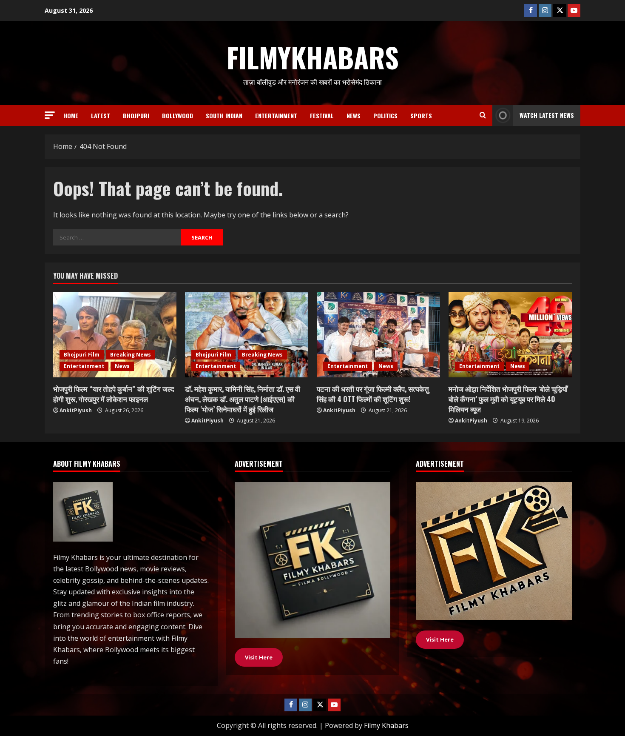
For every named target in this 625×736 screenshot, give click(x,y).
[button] (50, 115)
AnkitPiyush (76, 410)
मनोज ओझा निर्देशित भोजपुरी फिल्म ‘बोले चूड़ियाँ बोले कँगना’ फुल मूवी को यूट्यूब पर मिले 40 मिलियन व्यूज (508, 398)
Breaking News (130, 354)
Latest (100, 115)
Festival (322, 115)
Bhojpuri (136, 115)
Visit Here (440, 639)
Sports (421, 115)
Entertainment (276, 115)
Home (70, 115)
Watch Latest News (547, 115)
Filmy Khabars (386, 725)
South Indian (224, 115)
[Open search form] (483, 115)
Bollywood (177, 115)
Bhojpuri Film (81, 354)
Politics (385, 115)
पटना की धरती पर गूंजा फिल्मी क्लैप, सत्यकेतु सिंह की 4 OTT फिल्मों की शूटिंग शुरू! (373, 393)
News (354, 115)
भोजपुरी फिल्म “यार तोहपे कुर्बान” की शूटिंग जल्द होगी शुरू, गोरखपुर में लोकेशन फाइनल (113, 393)
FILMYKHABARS (313, 57)
